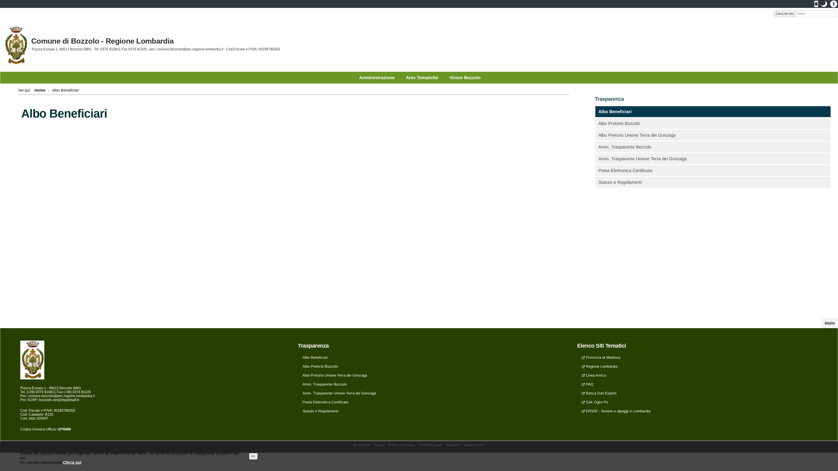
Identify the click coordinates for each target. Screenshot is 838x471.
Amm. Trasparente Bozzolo (624, 147)
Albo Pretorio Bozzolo (619, 123)
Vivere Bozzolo (465, 77)
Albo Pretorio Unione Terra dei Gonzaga (637, 135)
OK (253, 456)
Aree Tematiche (422, 77)
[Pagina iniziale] (16, 45)
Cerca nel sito (784, 13)
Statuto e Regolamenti (620, 182)
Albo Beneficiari (615, 111)
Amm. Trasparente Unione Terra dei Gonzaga (642, 158)
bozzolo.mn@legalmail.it (59, 400)
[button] (824, 4)
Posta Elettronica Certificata (625, 170)
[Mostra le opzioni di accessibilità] (833, 4)
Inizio (831, 323)
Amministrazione (377, 77)
